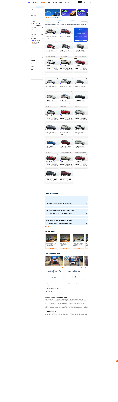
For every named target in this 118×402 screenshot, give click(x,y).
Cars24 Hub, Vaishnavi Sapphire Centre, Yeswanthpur (71, 313)
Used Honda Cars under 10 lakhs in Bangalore (64, 302)
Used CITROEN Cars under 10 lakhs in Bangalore (67, 307)
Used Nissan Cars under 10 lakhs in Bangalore (62, 304)
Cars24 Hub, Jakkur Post (49, 313)
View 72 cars (65, 248)
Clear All (47, 17)
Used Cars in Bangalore (53, 189)
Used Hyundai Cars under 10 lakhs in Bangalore (53, 299)
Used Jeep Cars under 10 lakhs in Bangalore (56, 303)
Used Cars (48, 189)
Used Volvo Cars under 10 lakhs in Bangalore (57, 308)
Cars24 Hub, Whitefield (58, 313)
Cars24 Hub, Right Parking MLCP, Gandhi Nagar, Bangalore (70, 314)
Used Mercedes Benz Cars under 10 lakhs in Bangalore (58, 306)
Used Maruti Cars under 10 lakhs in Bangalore (56, 300)
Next (87, 12)
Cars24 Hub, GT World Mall (55, 314)
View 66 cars (52, 248)
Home (46, 189)
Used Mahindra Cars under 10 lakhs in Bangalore (73, 300)
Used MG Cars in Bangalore (61, 189)
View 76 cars (78, 248)
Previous (45, 12)
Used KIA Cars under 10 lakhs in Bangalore (68, 299)
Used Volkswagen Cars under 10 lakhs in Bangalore (76, 306)
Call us (81, 2)
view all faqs (47, 226)
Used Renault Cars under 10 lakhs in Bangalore (72, 303)
